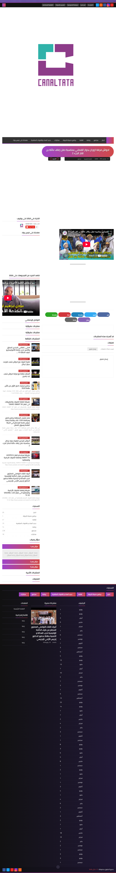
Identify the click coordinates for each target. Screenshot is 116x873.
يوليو (71, 609)
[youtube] (112, 5)
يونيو (71, 613)
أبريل (71, 618)
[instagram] (108, 5)
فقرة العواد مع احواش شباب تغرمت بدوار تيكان (16, 363)
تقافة (19, 519)
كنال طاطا (92, 869)
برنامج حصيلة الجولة (69, 140)
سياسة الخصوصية (73, 5)
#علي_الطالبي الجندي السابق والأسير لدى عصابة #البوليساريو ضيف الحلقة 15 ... (18, 350)
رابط (23, 621)
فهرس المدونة (60, 5)
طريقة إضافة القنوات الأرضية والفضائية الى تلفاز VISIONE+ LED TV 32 (17, 493)
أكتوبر (71, 643)
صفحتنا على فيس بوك (20, 140)
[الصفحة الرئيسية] (110, 140)
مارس (71, 622)
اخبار (103, 140)
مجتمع (96, 140)
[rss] (101, 5)
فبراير (71, 626)
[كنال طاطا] (58, 66)
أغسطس (71, 651)
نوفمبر (71, 639)
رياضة (88, 140)
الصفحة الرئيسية (88, 159)
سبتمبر (71, 647)
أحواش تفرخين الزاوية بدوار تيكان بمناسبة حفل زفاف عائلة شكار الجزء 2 (16, 443)
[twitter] (97, 5)
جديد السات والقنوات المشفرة (41, 140)
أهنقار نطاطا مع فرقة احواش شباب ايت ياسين (17, 375)
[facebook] (104, 5)
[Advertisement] (58, 129)
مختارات (56, 140)
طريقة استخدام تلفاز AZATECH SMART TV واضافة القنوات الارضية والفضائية (17, 457)
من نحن (83, 5)
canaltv (54, 642)
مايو (71, 664)
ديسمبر (71, 634)
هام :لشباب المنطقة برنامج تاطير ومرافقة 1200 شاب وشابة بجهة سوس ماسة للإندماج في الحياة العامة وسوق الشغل (17, 421)
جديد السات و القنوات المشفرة (19, 523)
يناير (71, 630)
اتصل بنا (90, 5)
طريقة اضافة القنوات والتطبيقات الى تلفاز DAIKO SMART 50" (17, 403)
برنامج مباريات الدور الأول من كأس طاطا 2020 (17, 387)
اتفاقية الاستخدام (48, 5)
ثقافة (81, 140)
